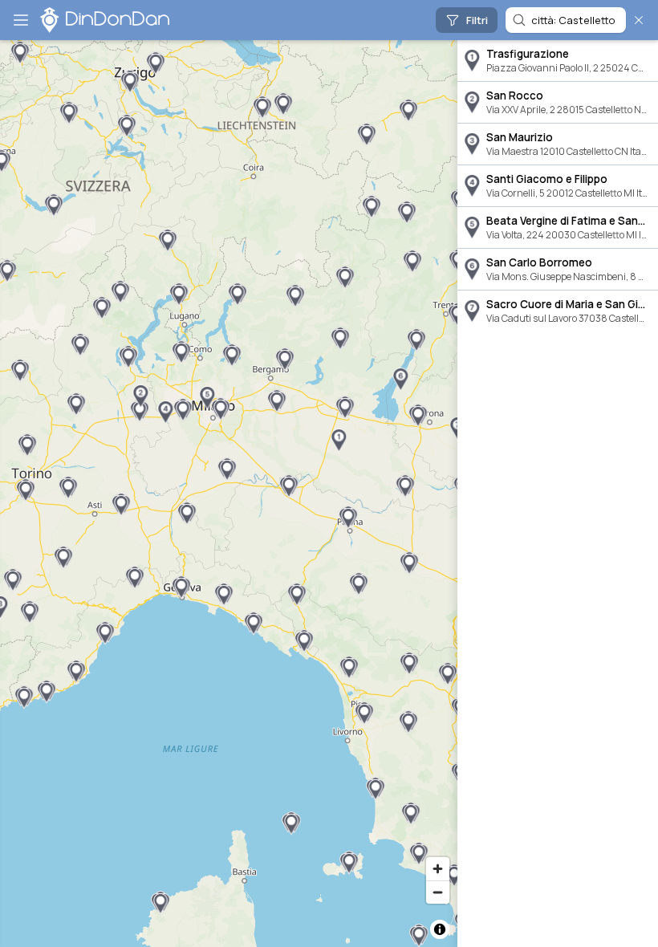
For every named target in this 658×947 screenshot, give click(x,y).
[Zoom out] (437, 892)
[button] (339, 441)
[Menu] (21, 20)
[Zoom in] (437, 868)
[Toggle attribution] (439, 929)
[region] (228, 493)
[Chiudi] (638, 20)
